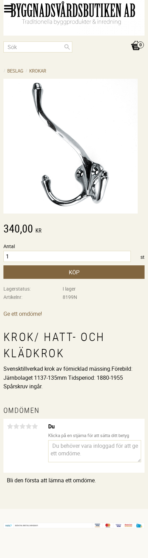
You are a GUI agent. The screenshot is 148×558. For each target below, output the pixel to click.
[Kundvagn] (74, 38)
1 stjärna (10, 426)
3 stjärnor (22, 426)
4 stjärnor (28, 426)
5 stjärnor (35, 426)
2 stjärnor (16, 426)
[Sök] (67, 47)
